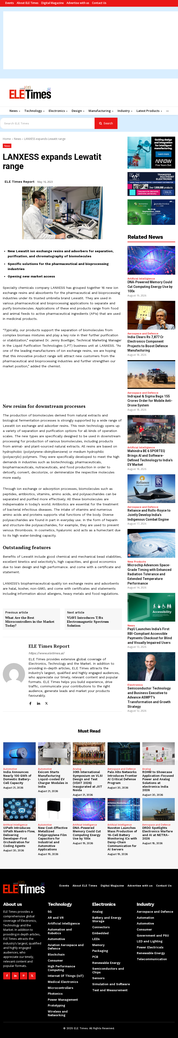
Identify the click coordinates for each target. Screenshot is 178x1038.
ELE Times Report (19, 181)
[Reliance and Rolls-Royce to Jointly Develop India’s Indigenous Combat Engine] (151, 488)
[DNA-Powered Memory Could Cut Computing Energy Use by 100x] (151, 260)
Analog (77, 769)
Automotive (10, 769)
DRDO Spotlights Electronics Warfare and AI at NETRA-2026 (157, 833)
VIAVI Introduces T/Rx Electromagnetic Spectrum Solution (88, 621)
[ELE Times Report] (14, 674)
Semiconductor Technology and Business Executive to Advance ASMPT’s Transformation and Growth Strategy (149, 697)
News (17, 139)
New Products (136, 561)
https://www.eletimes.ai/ (46, 653)
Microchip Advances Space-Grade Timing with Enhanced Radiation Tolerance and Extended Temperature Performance (149, 574)
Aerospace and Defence (142, 333)
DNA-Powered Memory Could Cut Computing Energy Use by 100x (149, 286)
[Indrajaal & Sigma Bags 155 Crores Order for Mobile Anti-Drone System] (151, 374)
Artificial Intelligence (141, 278)
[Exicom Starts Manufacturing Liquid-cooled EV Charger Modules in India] (54, 753)
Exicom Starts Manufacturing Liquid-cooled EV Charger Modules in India (53, 779)
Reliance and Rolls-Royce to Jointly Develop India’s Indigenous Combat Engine (149, 515)
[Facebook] (30, 703)
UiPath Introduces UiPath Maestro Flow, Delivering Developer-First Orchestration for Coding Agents (19, 837)
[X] (46, 703)
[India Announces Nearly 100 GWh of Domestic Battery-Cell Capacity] (19, 753)
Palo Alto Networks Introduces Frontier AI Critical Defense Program (122, 777)
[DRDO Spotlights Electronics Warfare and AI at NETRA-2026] (158, 809)
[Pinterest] (23, 975)
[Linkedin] (38, 703)
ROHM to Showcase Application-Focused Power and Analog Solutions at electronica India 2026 (158, 781)
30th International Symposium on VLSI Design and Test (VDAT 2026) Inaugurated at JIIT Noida (88, 781)
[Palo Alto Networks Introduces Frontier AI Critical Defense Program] (124, 753)
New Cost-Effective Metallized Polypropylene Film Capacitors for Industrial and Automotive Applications (52, 838)
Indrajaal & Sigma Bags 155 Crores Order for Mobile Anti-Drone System (149, 400)
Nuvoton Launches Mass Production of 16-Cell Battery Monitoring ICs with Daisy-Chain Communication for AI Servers (122, 838)
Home (7, 139)
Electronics (135, 685)
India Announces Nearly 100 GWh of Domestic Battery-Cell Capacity (17, 777)
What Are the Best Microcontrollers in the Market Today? (29, 621)
